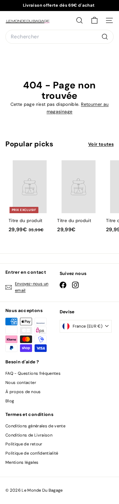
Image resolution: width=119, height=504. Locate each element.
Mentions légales (22, 462)
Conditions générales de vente (35, 426)
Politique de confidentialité (31, 453)
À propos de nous (23, 391)
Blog (9, 401)
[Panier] (94, 20)
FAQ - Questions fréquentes (33, 373)
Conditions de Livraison (28, 435)
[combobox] (59, 37)
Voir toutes (101, 144)
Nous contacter (20, 382)
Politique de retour (24, 444)
